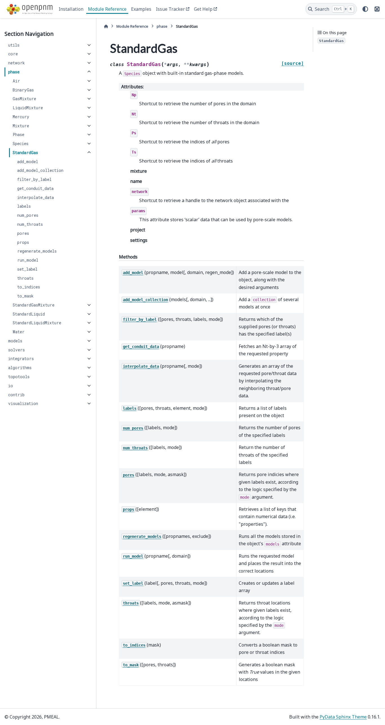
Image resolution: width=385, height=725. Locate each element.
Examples (141, 9)
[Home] (106, 26)
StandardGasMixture (33, 305)
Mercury (21, 116)
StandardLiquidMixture (37, 322)
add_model (27, 161)
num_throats (30, 224)
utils (13, 45)
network (16, 62)
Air (16, 81)
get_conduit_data (35, 188)
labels (24, 206)
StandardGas (25, 152)
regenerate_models (37, 251)
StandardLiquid (29, 314)
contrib (16, 394)
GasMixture (24, 98)
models (15, 340)
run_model (27, 260)
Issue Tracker (170, 9)
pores (23, 233)
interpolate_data (35, 197)
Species (20, 143)
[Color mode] (365, 9)
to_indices (28, 287)
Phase (18, 134)
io (10, 385)
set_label (27, 269)
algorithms (20, 367)
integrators (21, 358)
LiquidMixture (28, 107)
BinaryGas (23, 90)
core (13, 53)
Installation (71, 9)
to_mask (25, 296)
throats (25, 278)
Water (19, 331)
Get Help (203, 9)
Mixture (21, 125)
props (23, 242)
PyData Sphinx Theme (343, 717)
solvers (16, 349)
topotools (19, 376)
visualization (23, 403)
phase (13, 72)
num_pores (27, 215)
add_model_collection (40, 170)
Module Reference (107, 9)
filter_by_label (34, 179)
